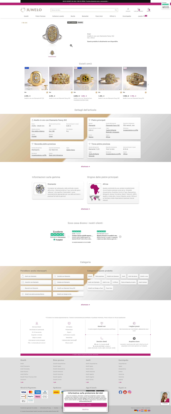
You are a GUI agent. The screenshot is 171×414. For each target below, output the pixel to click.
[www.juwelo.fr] (139, 410)
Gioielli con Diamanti (113, 276)
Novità (73, 16)
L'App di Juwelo (36, 337)
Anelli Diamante (25, 366)
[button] (128, 10)
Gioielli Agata (57, 366)
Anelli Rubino (24, 372)
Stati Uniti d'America (56, 155)
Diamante (92, 125)
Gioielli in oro (144, 276)
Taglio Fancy (70, 150)
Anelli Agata (89, 366)
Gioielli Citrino (57, 380)
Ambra (121, 372)
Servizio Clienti (36, 327)
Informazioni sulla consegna (36, 340)
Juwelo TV (142, 16)
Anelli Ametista (90, 372)
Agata (120, 366)
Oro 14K (51, 131)
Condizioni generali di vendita (28, 408)
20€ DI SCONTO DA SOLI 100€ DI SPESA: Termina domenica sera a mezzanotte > (85, 1)
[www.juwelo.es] (145, 410)
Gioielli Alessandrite (59, 369)
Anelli (123, 276)
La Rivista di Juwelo (69, 335)
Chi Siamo (69, 327)
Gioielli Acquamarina (59, 364)
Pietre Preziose (40, 16)
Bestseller (85, 16)
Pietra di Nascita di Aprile (128, 282)
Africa (108, 137)
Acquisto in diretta (36, 335)
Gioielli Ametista (58, 372)
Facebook (120, 392)
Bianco (91, 137)
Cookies (56, 408)
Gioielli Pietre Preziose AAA (28, 377)
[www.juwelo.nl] (142, 410)
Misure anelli (69, 343)
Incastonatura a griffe (130, 130)
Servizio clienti (102, 342)
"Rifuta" (85, 398)
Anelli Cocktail (143, 282)
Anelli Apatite (90, 374)
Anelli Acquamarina (91, 364)
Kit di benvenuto (36, 332)
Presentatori (69, 329)
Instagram (129, 392)
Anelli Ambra (89, 369)
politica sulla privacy (84, 401)
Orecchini (23, 380)
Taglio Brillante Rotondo (94, 155)
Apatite (121, 380)
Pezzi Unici (99, 16)
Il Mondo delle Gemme (68, 340)
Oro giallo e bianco (38, 131)
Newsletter (69, 337)
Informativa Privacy (45, 408)
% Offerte (115, 282)
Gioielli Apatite (57, 377)
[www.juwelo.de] (135, 410)
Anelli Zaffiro (24, 374)
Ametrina (121, 374)
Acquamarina (122, 364)
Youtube (125, 392)
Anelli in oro (106, 282)
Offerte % (113, 16)
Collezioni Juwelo (58, 16)
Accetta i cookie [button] (85, 405)
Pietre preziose (99, 276)
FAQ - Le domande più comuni (37, 343)
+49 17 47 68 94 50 (101, 344)
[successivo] (148, 84)
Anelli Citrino (89, 380)
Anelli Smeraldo (25, 369)
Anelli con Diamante (93, 282)
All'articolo (84, 167)
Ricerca (116, 10)
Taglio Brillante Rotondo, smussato (112, 131)
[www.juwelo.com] (149, 410)
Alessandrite (122, 369)
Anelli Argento (90, 377)
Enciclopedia (127, 16)
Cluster (34, 136)
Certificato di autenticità (37, 329)
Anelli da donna (132, 276)
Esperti (69, 332)
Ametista (121, 377)
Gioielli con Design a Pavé (95, 288)
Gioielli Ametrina (58, 374)
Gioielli (26, 16)
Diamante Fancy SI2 (113, 125)
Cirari (51, 136)
